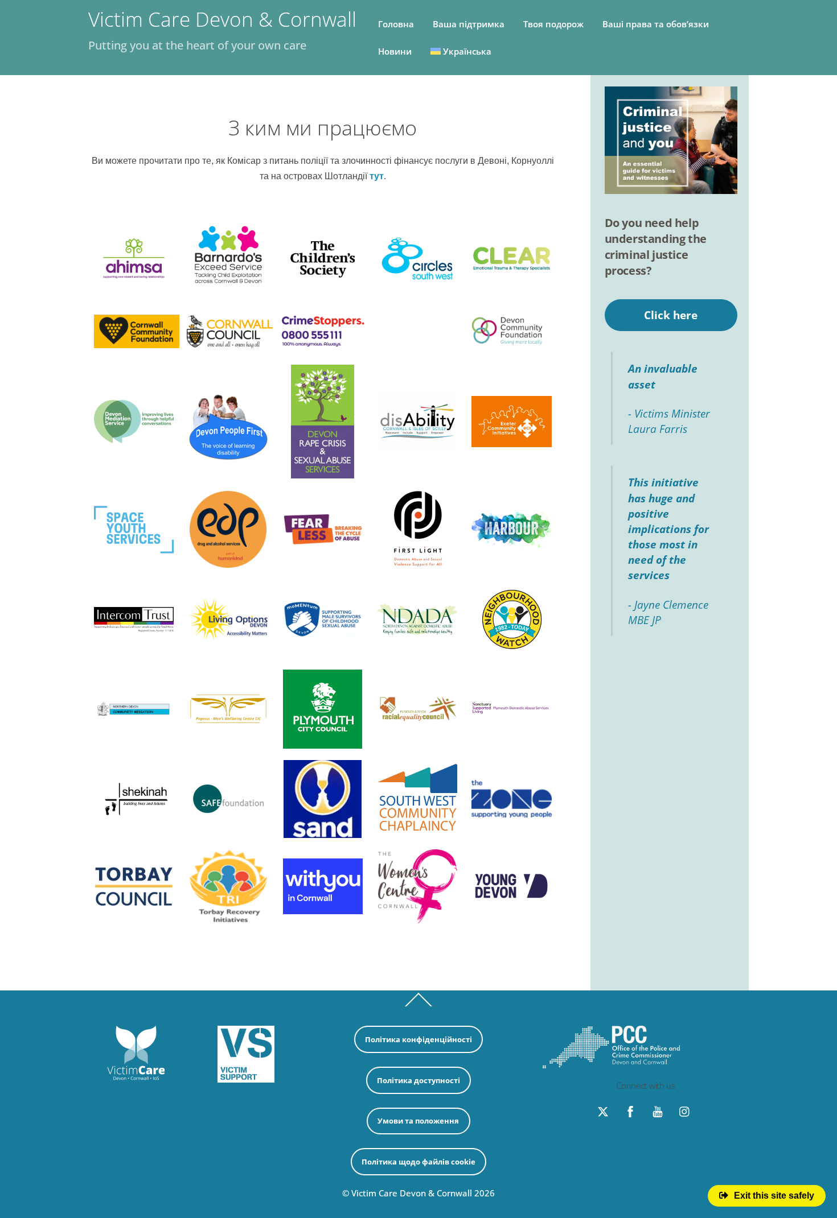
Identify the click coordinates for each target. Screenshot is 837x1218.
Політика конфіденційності (418, 1039)
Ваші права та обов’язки (655, 24)
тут (377, 176)
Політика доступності (418, 1080)
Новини (395, 51)
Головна (396, 24)
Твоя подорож (553, 24)
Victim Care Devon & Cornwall (411, 1193)
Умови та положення (418, 1121)
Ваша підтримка (468, 24)
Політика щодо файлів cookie (418, 1162)
